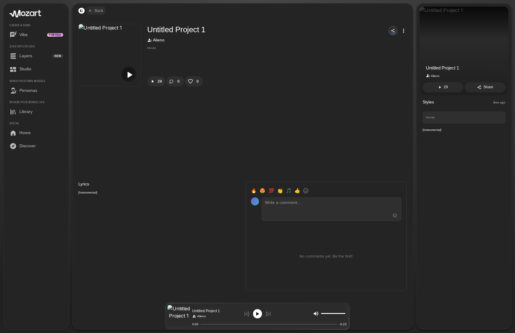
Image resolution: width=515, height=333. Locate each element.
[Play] (257, 313)
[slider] (343, 313)
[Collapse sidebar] (81, 11)
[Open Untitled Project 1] (178, 316)
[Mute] (316, 313)
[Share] (393, 30)
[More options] (404, 31)
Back (99, 10)
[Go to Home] (25, 14)
